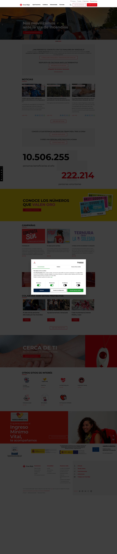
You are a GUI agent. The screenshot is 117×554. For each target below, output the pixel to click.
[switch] (52, 285)
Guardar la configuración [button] (58, 290)
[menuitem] (37, 4)
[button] (70, 5)
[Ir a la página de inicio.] (25, 5)
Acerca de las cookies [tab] (76, 266)
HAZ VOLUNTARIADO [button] (79, 4)
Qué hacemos (36, 4)
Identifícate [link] (86, 1)
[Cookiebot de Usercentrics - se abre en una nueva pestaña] (78, 263)
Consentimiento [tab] (41, 266)
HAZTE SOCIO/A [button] (92, 4)
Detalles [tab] (58, 266)
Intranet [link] (79, 1)
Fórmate (61, 4)
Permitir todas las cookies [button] (75, 290)
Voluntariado (53, 4)
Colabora (45, 4)
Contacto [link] (74, 1)
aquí (51, 277)
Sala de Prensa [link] (94, 1)
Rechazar (42, 290)
